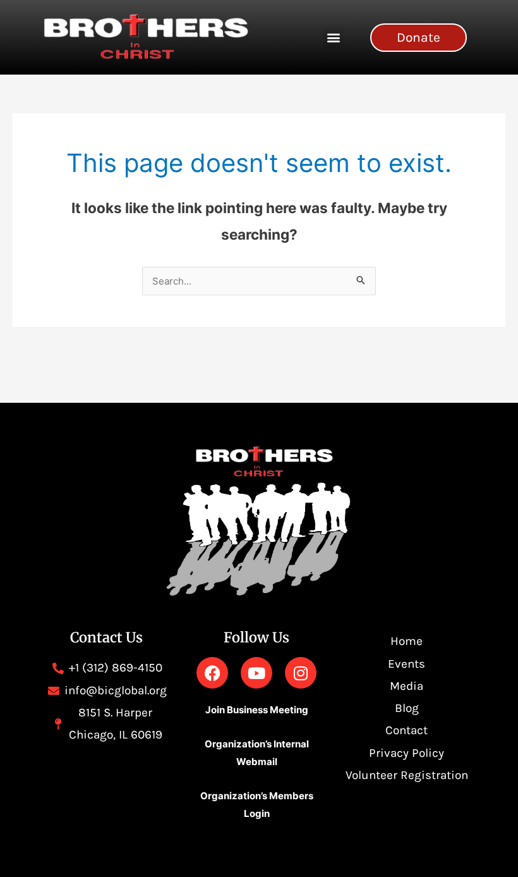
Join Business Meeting (256, 710)
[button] (333, 37)
